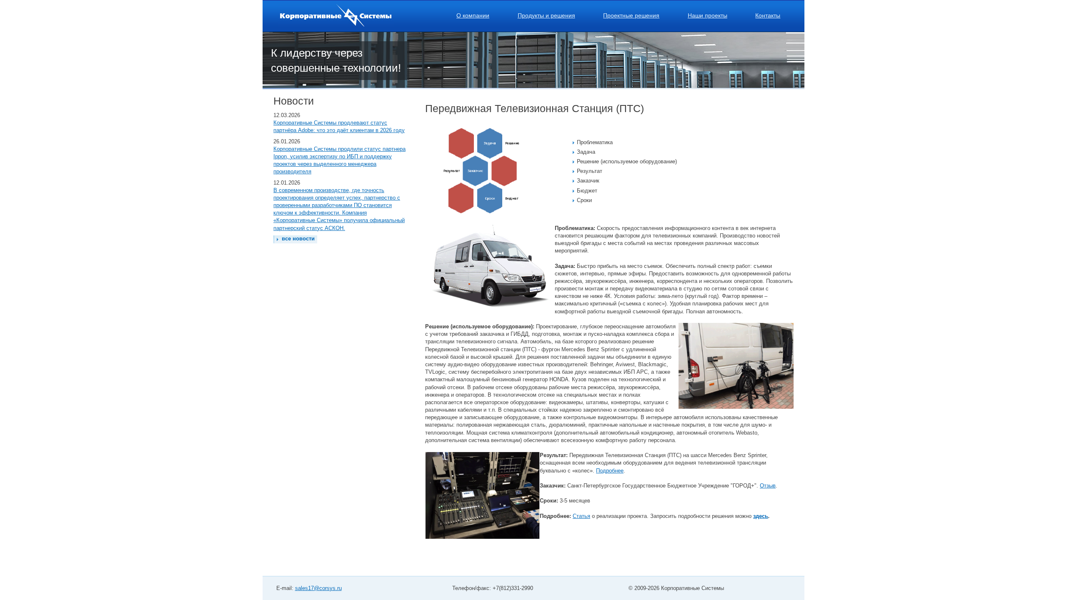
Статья (581, 516)
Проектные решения (631, 15)
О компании (472, 15)
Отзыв (768, 485)
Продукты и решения (546, 15)
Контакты (767, 15)
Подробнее (610, 471)
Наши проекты (707, 15)
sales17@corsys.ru (318, 588)
